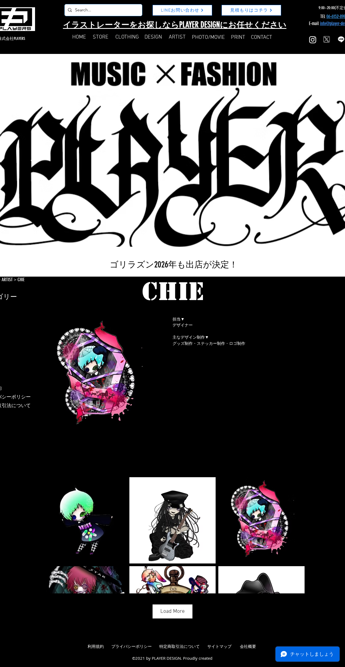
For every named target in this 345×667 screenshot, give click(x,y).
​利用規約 (96, 646)
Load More (172, 611)
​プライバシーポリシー (131, 646)
